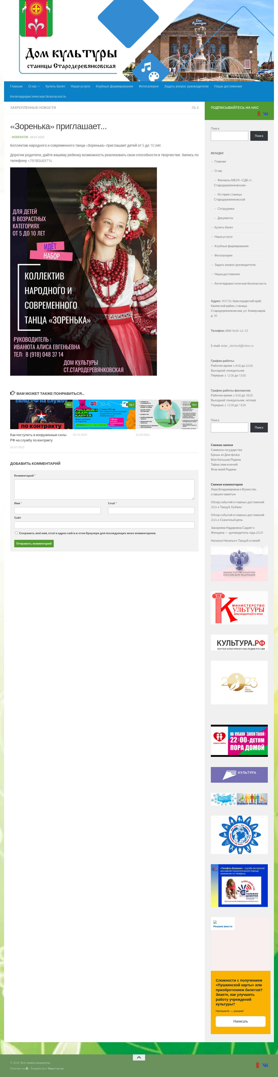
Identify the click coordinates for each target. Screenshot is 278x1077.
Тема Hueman (56, 1068)
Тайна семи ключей (224, 464)
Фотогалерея (149, 86)
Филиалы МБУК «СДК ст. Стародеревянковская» (233, 182)
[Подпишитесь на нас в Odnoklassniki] (258, 113)
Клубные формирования (114, 86)
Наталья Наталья (223, 540)
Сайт (17, 517)
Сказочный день (231, 520)
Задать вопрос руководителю (186, 86)
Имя (18, 503)
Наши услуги (80, 86)
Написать (240, 1021)
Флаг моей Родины (223, 469)
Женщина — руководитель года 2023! (237, 533)
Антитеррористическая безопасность (38, 96)
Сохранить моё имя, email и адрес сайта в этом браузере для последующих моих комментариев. (87, 533)
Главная (16, 86)
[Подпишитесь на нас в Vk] (265, 113)
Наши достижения (228, 86)
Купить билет (55, 86)
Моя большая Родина (226, 460)
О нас (32, 86)
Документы (225, 218)
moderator (20, 137)
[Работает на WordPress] (27, 1068)
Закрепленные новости (33, 108)
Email (112, 503)
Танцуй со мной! (249, 540)
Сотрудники (226, 209)
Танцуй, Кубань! (231, 507)
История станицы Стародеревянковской (229, 197)
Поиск (215, 128)
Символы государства (226, 450)
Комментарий (25, 475)
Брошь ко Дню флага (225, 455)
